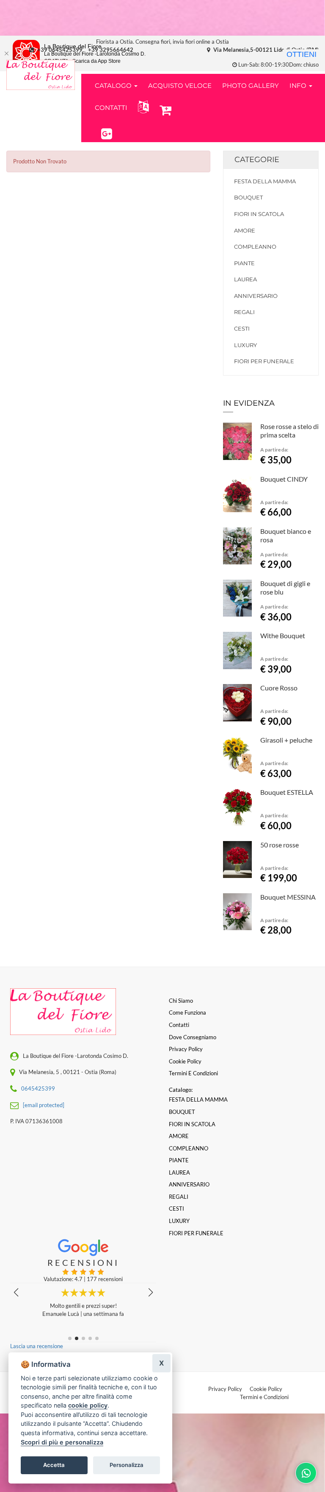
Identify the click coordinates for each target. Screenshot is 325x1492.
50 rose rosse (279, 845)
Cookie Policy (266, 1388)
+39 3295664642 (110, 49)
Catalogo (114, 85)
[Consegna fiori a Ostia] (40, 75)
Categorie (256, 159)
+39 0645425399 (60, 49)
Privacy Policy (225, 1388)
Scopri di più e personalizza (62, 1442)
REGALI (244, 311)
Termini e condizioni (193, 1073)
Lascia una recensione (36, 1346)
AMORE (244, 230)
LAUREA (245, 279)
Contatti (179, 1024)
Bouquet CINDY (284, 479)
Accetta (54, 1464)
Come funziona (187, 1012)
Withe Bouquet (282, 635)
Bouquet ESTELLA (286, 792)
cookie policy (87, 1405)
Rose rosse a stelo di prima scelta (289, 430)
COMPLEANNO (255, 246)
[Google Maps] (106, 132)
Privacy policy (186, 1049)
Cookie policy (185, 1061)
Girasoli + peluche (286, 740)
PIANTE (244, 263)
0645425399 (38, 1088)
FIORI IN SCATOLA (259, 213)
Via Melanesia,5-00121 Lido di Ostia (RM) (265, 49)
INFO (298, 85)
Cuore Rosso (278, 688)
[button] (141, 107)
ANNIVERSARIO (256, 295)
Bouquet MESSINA (288, 897)
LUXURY (245, 345)
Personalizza (126, 1464)
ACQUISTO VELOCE (180, 85)
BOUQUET (248, 197)
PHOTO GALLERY (250, 85)
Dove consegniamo (192, 1037)
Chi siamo (181, 1000)
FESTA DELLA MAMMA (265, 181)
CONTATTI (111, 108)
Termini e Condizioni (264, 1397)
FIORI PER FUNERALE (264, 361)
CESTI (242, 328)
